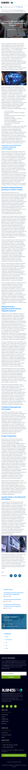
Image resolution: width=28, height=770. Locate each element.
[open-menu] (15, 3)
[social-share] (11, 575)
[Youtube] (15, 706)
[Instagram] (11, 706)
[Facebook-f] (2, 706)
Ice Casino (21, 483)
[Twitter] (7, 706)
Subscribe (10, 677)
